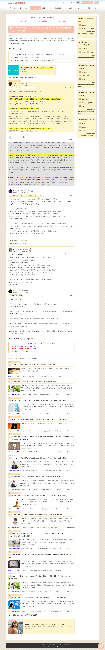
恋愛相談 (42, 21)
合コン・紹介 (23, 8)
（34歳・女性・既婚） (21, 249)
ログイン (96, 2)
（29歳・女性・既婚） (20, 83)
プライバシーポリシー (58, 644)
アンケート (81, 8)
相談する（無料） (88, 2)
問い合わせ (67, 644)
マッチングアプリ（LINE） (38, 17)
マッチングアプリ (35, 8)
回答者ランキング (93, 8)
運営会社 (44, 644)
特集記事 (69, 8)
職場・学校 (12, 8)
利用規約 (49, 644)
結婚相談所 (58, 8)
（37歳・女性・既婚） (20, 290)
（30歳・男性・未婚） (22, 190)
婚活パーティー (46, 8)
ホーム (38, 644)
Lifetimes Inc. (50, 646)
